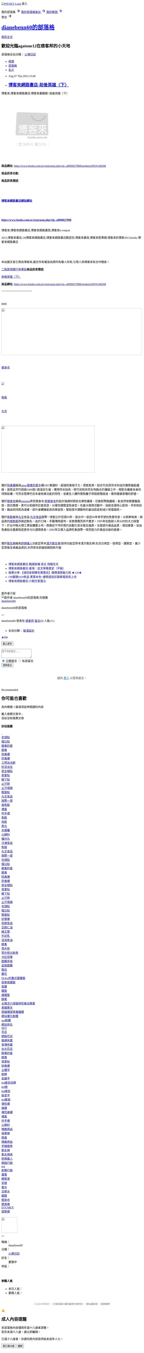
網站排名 (7, 1024)
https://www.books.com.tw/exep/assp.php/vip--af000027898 (36, 219)
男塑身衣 (50, 501)
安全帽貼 (7, 771)
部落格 (12, 65)
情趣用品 (7, 1129)
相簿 (11, 61)
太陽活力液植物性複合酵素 (18, 1003)
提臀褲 (5, 1211)
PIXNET (46, 1304)
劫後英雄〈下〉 (11, 276)
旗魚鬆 (14, 521)
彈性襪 (5, 1103)
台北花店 (7, 1048)
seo (3, 1166)
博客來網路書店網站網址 (16, 200)
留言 (37, 620)
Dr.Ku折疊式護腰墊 (13, 978)
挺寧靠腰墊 (8, 982)
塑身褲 (5, 1204)
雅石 (4, 969)
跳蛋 (4, 1137)
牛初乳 (5, 935)
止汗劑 (5, 783)
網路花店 (7, 1036)
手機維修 (7, 1146)
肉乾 (4, 821)
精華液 (5, 1178)
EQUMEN (7, 1207)
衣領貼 (5, 737)
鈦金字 (5, 1095)
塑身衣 (5, 367)
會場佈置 (7, 1044)
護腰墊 (5, 995)
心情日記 (30, 54)
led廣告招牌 (8, 1082)
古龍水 (5, 1191)
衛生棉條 (7, 1154)
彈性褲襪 (7, 1112)
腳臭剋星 (32, 485)
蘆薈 (4, 1174)
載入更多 (7, 643)
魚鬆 (4, 397)
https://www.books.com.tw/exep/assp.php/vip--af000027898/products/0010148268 (60, 165)
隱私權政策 (91, 1304)
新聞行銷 (7, 1170)
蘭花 (4, 973)
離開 (20, 1346)
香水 (4, 1187)
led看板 (5, 1099)
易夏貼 (5, 775)
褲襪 (4, 1108)
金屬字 (5, 1078)
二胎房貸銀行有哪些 (14, 269)
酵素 (4, 944)
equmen (25, 501)
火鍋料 (5, 834)
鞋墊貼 (5, 792)
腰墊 (4, 990)
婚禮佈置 (7, 1040)
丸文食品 (35, 517)
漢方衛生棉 (53, 543)
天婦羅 (5, 830)
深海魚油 (7, 940)
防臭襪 (5, 758)
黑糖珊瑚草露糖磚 (12, 1011)
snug (4, 303)
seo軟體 (6, 1020)
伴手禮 (5, 813)
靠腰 (4, 986)
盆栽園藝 (7, 965)
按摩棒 (5, 1133)
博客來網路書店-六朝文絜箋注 (27, 581)
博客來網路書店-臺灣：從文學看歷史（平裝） (37, 568)
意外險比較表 (9, 952)
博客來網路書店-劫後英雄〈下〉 (38, 85)
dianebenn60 (8, 600)
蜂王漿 (5, 931)
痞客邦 (29, 620)
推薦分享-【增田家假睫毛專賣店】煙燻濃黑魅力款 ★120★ (45, 572)
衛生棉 (11, 543)
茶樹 (4, 1183)
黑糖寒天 (7, 1007)
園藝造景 (7, 961)
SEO (4, 1027)
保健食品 (7, 923)
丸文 (4, 411)
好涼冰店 (7, 766)
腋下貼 (5, 779)
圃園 (4, 1195)
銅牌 (4, 1074)
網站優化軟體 (9, 1016)
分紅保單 (7, 957)
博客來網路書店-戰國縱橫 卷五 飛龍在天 (33, 564)
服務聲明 (105, 1304)
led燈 (4, 1086)
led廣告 (5, 1091)
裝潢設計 (28, 630)
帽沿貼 (5, 741)
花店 (4, 1032)
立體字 (5, 1070)
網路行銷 (7, 1162)
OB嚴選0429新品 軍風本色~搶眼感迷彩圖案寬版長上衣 (42, 576)
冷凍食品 (7, 843)
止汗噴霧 (7, 788)
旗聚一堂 (7, 800)
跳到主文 (7, 37)
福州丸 (5, 838)
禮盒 (4, 809)
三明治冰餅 (8, 762)
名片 (11, 69)
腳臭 (4, 750)
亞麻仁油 (7, 927)
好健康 (5, 919)
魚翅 (4, 847)
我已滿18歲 (8, 1346)
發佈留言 (7, 665)
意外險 (5, 948)
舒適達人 (26, 543)
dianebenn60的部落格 (28, 27)
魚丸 (4, 826)
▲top (4, 636)
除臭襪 (11, 485)
